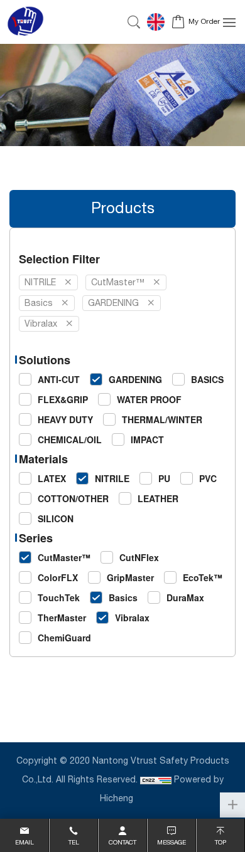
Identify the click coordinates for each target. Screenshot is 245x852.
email (24, 843)
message (171, 843)
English (159, 22)
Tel (73, 843)
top (220, 843)
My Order (204, 22)
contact (122, 843)
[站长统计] (156, 780)
